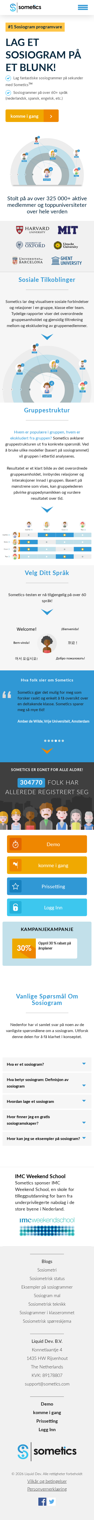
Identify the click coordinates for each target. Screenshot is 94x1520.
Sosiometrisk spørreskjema (47, 1321)
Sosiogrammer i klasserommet (47, 1313)
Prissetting (53, 886)
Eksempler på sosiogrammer (47, 1287)
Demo (53, 844)
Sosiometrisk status (47, 1279)
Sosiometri (47, 1270)
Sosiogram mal (47, 1296)
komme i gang (25, 116)
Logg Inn (53, 907)
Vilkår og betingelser (47, 1481)
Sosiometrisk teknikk (47, 1304)
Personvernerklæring (47, 1489)
